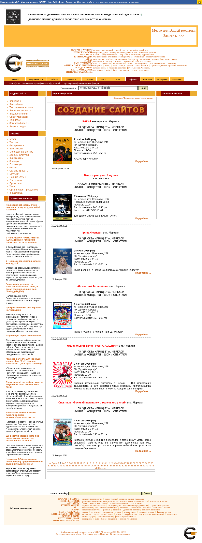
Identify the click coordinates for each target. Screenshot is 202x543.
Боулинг (14, 174)
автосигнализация (118, 59)
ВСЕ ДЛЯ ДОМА (84, 67)
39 (55, 465)
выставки (45, 83)
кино (115, 65)
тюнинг (155, 59)
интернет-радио (158, 63)
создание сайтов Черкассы (131, 499)
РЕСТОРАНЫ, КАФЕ (82, 69)
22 (110, 463)
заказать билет (85, 83)
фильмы (172, 63)
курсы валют (148, 54)
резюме (118, 61)
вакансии (128, 61)
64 (129, 465)
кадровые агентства (102, 61)
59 (114, 465)
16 (93, 463)
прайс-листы (122, 50)
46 (76, 465)
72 (153, 465)
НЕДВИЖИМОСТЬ (83, 52)
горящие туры (125, 56)
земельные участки (147, 52)
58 (111, 465)
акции (96, 83)
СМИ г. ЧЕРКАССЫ (69, 512)
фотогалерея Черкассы (125, 516)
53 (96, 465)
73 (96, 468)
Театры (13, 142)
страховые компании (130, 54)
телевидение (119, 63)
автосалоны (98, 59)
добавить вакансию (151, 509)
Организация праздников (23, 189)
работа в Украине (143, 61)
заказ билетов (142, 65)
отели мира (139, 56)
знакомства (182, 65)
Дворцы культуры (19, 155)
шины (174, 59)
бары (115, 70)
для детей (55, 83)
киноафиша (14, 83)
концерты (97, 65)
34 (146, 463)
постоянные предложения (135, 505)
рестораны (98, 70)
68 (141, 465)
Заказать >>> (173, 36)
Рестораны (15, 180)
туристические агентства (105, 56)
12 (81, 463)
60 (117, 465)
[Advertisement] (77, 36)
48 (81, 465)
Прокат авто (16, 183)
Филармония (16, 145)
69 (144, 465)
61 (120, 465)
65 (132, 465)
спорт (122, 65)
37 (49, 465)
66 (135, 465)
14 (87, 463)
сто (107, 59)
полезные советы (117, 68)
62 (123, 465)
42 (64, 465)
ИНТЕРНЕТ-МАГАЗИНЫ (79, 72)
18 (98, 463)
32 (140, 463)
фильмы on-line (164, 512)
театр (107, 65)
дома (105, 52)
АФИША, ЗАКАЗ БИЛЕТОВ (78, 65)
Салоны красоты (18, 170)
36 (152, 463)
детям (130, 65)
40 (58, 465)
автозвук (133, 59)
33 (143, 463)
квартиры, (98, 52)
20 (104, 463)
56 (105, 465)
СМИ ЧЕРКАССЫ (83, 63)
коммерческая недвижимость (123, 52)
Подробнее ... (143, 161)
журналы (106, 63)
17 (95, 463)
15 (90, 463)
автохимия (145, 59)
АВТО (89, 59)
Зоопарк (14, 161)
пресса (96, 63)
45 (73, 465)
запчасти (165, 59)
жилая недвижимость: (92, 501)
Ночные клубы (17, 177)
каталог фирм (99, 68)
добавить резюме (131, 509)
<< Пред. (53, 463)
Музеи (13, 139)
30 (134, 463)
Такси (12, 186)
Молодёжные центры (21, 151)
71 (150, 465)
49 (84, 465)
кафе (108, 70)
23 (113, 463)
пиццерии (124, 70)
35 (149, 463)
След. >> (102, 468)
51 (90, 465)
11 (78, 463)
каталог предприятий (103, 50)
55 (102, 465)
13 (84, 463)
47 (79, 465)
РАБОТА (88, 61)
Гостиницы (15, 164)
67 (138, 465)
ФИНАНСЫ (86, 54)
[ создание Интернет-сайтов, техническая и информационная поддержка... (70, 2)
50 (87, 465)
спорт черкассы (69, 83)
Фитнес (13, 167)
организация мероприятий (163, 65)
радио (130, 63)
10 (75, 463)
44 (70, 465)
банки (96, 54)
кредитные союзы (110, 54)
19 (101, 463)
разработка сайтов (139, 50)
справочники (141, 63)
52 (93, 465)
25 (119, 463)
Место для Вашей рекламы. (174, 30)
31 (137, 463)
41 (61, 465)
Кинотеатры (16, 158)
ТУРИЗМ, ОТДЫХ (83, 56)
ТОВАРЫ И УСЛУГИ (82, 50)
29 (131, 463)
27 (125, 463)
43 (67, 465)
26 (122, 463)
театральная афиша (31, 83)
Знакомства (15, 192)
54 (99, 465)
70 (147, 465)
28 (128, 463)
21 (107, 463)
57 (108, 465)
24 (116, 463)
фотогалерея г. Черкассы (138, 68)
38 (52, 465)
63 (126, 465)
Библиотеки (16, 148)
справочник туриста (155, 56)
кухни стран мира (140, 70)
